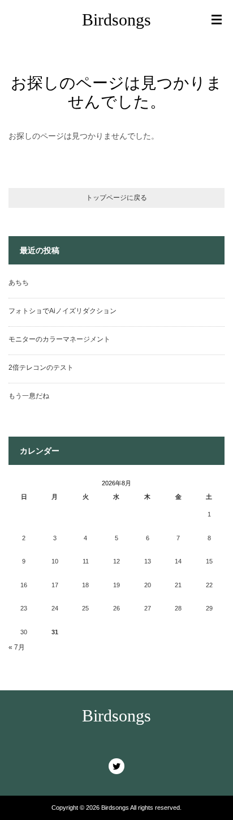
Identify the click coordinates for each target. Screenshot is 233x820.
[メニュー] (216, 20)
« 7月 (16, 647)
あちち (18, 283)
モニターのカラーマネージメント (59, 339)
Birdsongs (116, 19)
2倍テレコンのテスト (41, 367)
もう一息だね (28, 396)
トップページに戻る (116, 198)
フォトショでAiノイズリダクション (62, 311)
